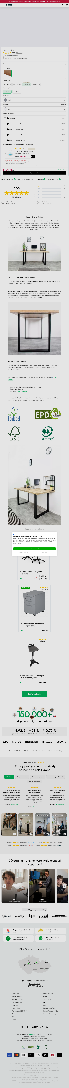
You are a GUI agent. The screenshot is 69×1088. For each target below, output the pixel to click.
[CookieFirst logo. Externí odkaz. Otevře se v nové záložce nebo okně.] (14, 534)
